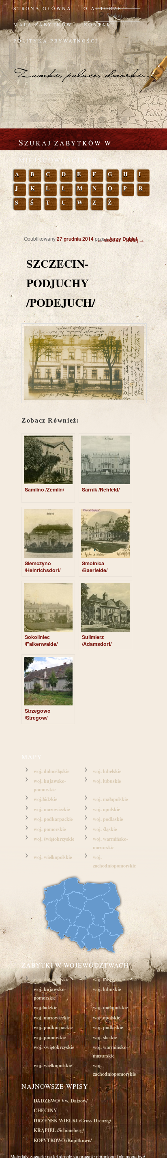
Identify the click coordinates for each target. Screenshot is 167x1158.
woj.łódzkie (45, 799)
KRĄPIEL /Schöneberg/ (59, 1130)
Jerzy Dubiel (122, 238)
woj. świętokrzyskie (54, 838)
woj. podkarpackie (53, 819)
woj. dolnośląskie (51, 771)
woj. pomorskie (50, 829)
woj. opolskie (106, 809)
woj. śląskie (105, 829)
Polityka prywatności (55, 40)
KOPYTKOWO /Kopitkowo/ (63, 1140)
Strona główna (42, 8)
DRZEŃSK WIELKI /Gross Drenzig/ (72, 1120)
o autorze (103, 8)
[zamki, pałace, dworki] (83, 66)
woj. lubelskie (107, 771)
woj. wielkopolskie (53, 857)
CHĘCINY (45, 1110)
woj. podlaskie (108, 819)
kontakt (100, 24)
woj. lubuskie (107, 781)
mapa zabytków (42, 24)
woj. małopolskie (110, 799)
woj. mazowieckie (52, 809)
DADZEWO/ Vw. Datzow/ (61, 1100)
